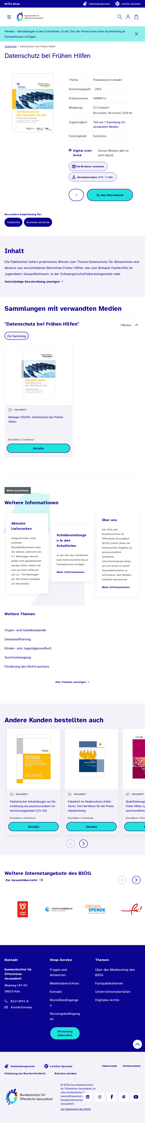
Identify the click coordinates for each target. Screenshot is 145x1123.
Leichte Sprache (130, 3)
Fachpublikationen (109, 983)
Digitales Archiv (107, 1000)
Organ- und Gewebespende (25, 630)
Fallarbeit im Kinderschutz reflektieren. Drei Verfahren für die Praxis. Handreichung (91, 806)
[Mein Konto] (128, 17)
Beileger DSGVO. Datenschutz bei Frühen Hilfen (35, 419)
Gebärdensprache (99, 3)
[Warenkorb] (136, 17)
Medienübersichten (64, 983)
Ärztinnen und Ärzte (38, 222)
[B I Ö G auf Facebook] (111, 1096)
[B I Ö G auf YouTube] (135, 1096)
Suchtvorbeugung (18, 657)
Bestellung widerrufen (65, 1033)
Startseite (11, 46)
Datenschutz (131, 1066)
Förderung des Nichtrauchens (27, 666)
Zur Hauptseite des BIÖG (76, 1109)
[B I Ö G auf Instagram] (99, 1096)
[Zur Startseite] (30, 1097)
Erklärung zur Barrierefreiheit (25, 1073)
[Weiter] (83, 843)
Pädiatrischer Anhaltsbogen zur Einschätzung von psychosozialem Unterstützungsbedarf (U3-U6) (33, 806)
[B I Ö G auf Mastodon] (123, 1096)
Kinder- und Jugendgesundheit (28, 648)
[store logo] (30, 17)
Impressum (109, 1066)
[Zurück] (70, 843)
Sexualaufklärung (18, 639)
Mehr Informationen (70, 572)
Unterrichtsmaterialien (112, 991)
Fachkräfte (13, 222)
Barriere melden (66, 1073)
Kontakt (56, 991)
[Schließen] (136, 34)
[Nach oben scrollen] (137, 1044)
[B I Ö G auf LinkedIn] (87, 1096)
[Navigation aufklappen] (9, 17)
